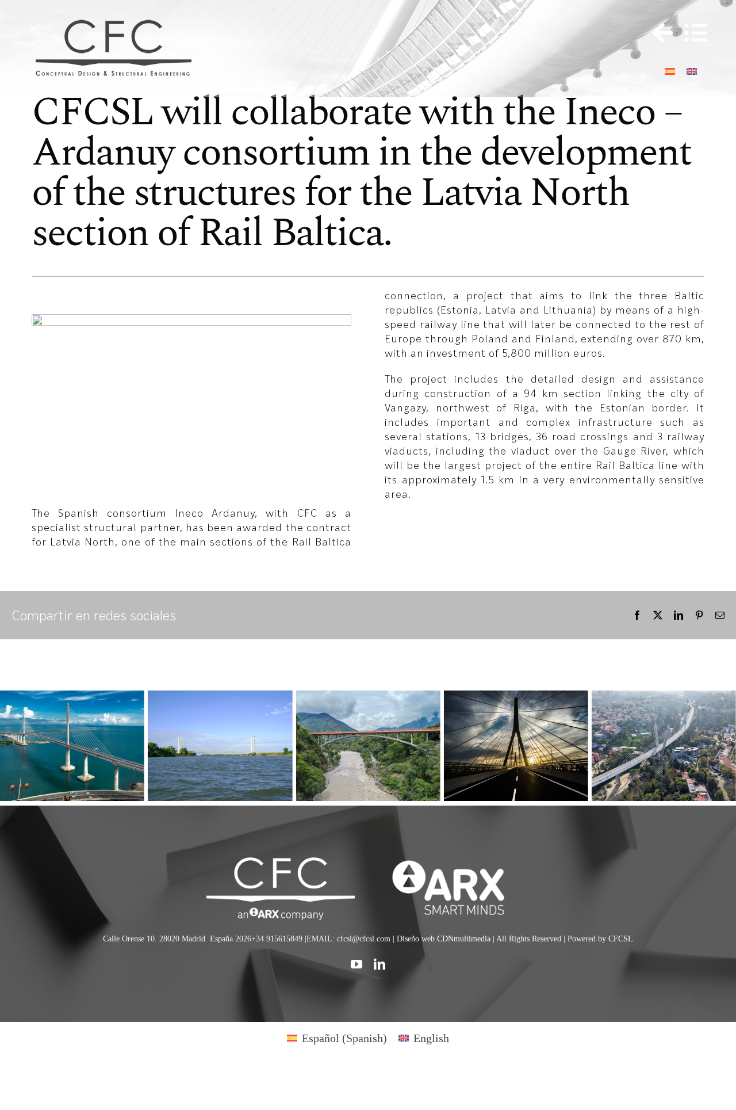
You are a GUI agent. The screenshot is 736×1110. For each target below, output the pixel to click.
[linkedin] (379, 964)
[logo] (455, 863)
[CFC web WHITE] (280, 863)
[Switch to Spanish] (670, 70)
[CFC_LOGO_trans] (115, 19)
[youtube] (356, 964)
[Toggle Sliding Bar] (657, 33)
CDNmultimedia (463, 938)
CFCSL (620, 938)
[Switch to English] (692, 70)
